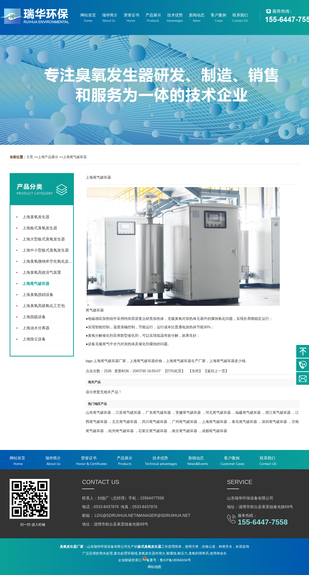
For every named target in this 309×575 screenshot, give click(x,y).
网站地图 (154, 567)
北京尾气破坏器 (124, 422)
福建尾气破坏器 (248, 412)
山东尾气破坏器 (98, 412)
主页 (29, 157)
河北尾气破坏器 (218, 412)
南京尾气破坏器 (184, 431)
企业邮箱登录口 (130, 560)
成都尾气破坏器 (214, 431)
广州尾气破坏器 (184, 422)
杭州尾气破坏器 (121, 431)
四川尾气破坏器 (154, 422)
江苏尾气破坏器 (128, 412)
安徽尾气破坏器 (188, 412)
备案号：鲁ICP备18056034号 (168, 560)
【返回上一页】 (216, 371)
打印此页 (174, 371)
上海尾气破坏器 (75, 157)
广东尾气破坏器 (158, 412)
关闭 (195, 371)
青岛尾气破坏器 (244, 422)
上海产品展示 (48, 157)
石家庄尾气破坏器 (152, 431)
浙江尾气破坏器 (278, 412)
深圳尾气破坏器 (274, 422)
